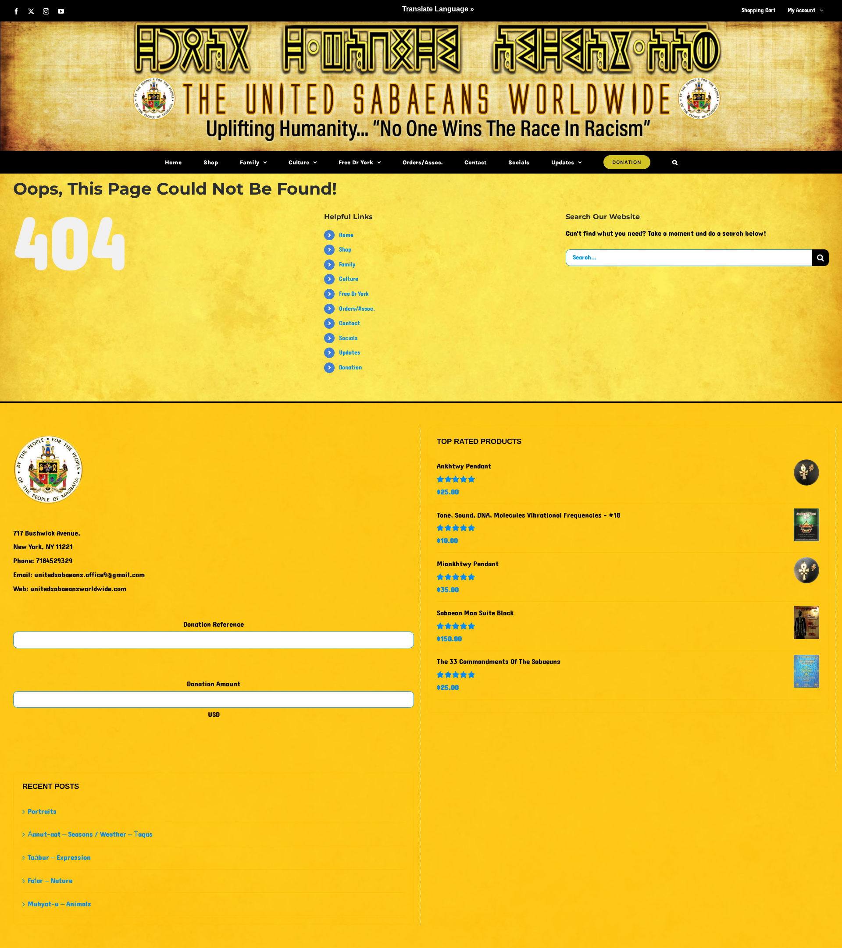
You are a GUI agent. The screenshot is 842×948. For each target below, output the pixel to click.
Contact (349, 323)
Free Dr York (354, 293)
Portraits (42, 811)
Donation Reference (213, 624)
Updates (349, 352)
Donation (350, 367)
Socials (348, 338)
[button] (675, 162)
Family (347, 264)
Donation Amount (213, 684)
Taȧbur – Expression (59, 857)
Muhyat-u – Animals (59, 904)
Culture (348, 278)
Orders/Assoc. (357, 308)
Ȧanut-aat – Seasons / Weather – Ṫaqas (90, 834)
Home (346, 235)
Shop (345, 249)
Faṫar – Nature (50, 881)
